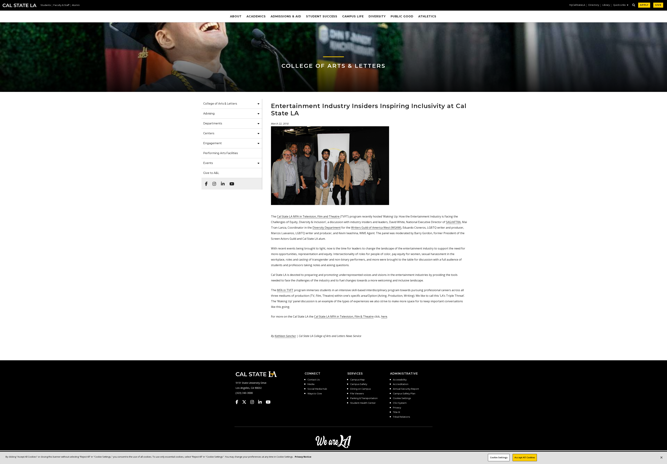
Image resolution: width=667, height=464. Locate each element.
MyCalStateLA (577, 5)
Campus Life (353, 16)
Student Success (321, 16)
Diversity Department (326, 227)
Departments (212, 123)
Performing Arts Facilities (220, 153)
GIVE (658, 5)
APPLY (644, 5)
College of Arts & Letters (334, 65)
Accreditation (400, 384)
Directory (593, 5)
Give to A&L (211, 173)
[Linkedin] (222, 182)
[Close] (661, 457)
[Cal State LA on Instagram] (253, 402)
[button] (620, 5)
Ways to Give (314, 393)
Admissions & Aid (286, 16)
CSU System (400, 403)
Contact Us (313, 380)
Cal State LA (19, 5)
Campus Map (357, 380)
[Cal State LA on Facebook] (238, 402)
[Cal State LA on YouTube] (268, 402)
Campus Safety (358, 384)
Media (310, 384)
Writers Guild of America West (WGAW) (376, 227)
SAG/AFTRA (453, 222)
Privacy (397, 407)
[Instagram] (213, 182)
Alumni (76, 5)
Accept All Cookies (524, 457)
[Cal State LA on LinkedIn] (261, 402)
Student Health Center (363, 403)
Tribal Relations (401, 417)
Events (208, 163)
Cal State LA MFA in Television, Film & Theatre (344, 316)
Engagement (212, 143)
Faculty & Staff (61, 5)
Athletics (427, 16)
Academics (256, 16)
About (236, 16)
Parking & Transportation (364, 398)
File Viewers (357, 393)
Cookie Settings (402, 398)
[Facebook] (205, 182)
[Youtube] (230, 182)
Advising (209, 113)
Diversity (377, 16)
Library (606, 5)
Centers (208, 133)
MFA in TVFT (285, 290)
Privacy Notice (303, 456)
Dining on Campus (360, 389)
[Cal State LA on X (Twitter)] (246, 402)
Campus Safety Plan (404, 393)
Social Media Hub (317, 389)
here (384, 316)
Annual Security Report (406, 389)
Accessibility (400, 380)
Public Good (402, 16)
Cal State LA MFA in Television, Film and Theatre (308, 216)
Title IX (396, 412)
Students (45, 5)
